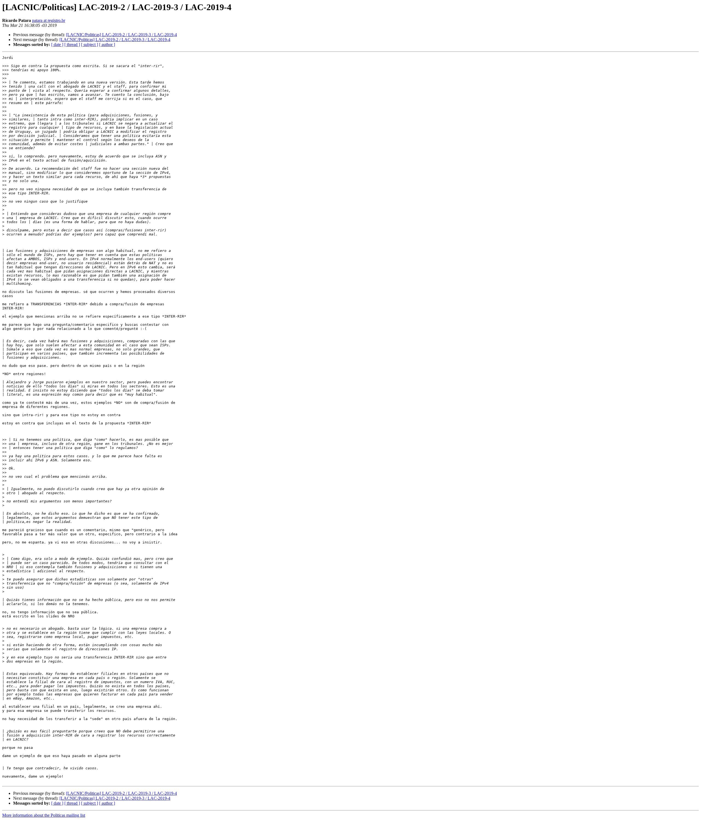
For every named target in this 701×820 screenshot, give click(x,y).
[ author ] (107, 44)
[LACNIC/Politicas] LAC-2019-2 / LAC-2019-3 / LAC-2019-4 (121, 34)
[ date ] (57, 44)
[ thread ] (72, 44)
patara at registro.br (48, 20)
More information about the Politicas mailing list (43, 815)
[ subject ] (89, 44)
